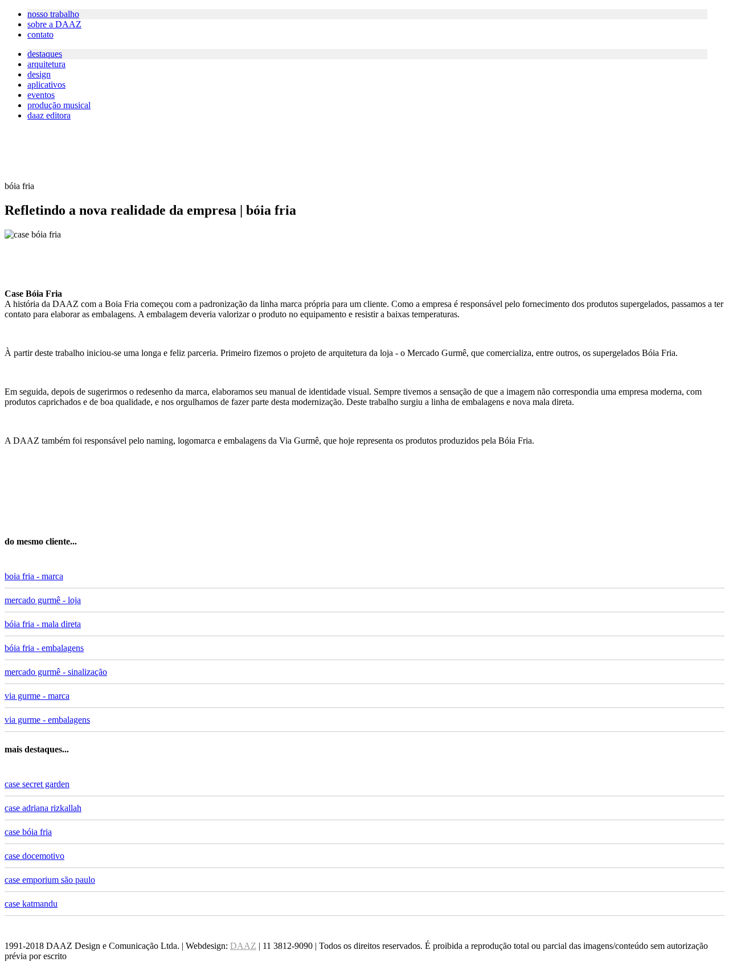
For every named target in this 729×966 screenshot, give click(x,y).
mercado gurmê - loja (43, 600)
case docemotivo (34, 856)
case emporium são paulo (50, 880)
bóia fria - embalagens (44, 648)
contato (40, 34)
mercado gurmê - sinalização (56, 672)
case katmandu (31, 903)
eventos (41, 95)
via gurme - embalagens (47, 719)
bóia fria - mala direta (43, 624)
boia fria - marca (34, 576)
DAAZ (243, 946)
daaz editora (49, 115)
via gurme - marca (37, 696)
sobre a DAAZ (54, 24)
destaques (44, 54)
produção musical (59, 105)
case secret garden (37, 784)
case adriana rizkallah (43, 808)
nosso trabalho (53, 14)
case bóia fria (28, 832)
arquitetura (46, 64)
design (39, 74)
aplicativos (46, 84)
